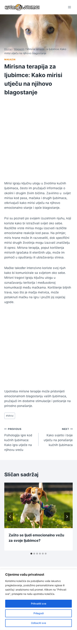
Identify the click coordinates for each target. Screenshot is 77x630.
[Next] (67, 516)
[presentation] (38, 505)
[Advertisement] (38, 141)
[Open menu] (69, 7)
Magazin (9, 59)
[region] (38, 599)
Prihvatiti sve (38, 603)
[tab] (31, 554)
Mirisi (9, 415)
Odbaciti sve (38, 622)
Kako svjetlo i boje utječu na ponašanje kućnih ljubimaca (58, 437)
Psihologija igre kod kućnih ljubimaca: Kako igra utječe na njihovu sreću (18, 440)
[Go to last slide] (10, 516)
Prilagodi (38, 613)
